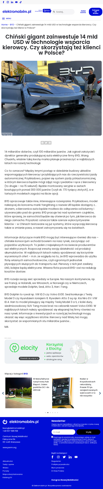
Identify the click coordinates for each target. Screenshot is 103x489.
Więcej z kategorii (14, 373)
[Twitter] (64, 457)
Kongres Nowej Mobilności (65, 479)
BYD (12, 24)
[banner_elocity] (51, 363)
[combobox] (63, 12)
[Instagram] (58, 457)
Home (4, 24)
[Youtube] (76, 457)
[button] (42, 143)
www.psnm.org (9, 447)
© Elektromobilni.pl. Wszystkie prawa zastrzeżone (51, 485)
